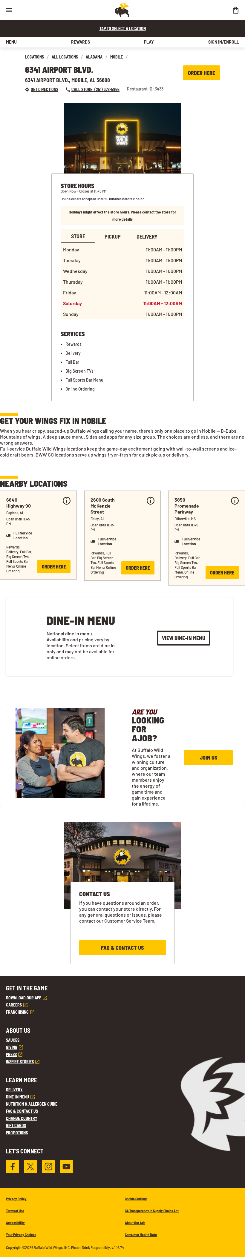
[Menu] (9, 10)
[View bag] (235, 10)
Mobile (116, 56)
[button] (38, 535)
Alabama (94, 56)
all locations (65, 56)
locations (34, 56)
